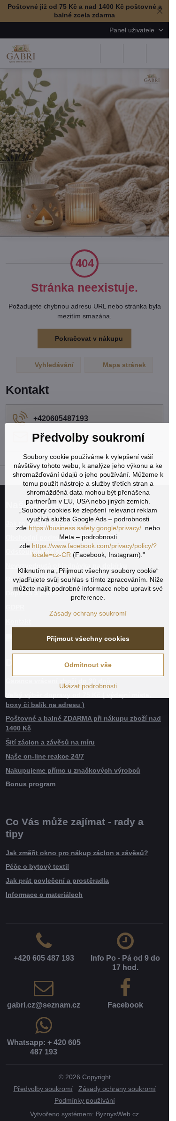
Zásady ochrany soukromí (88, 613)
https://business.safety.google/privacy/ (85, 528)
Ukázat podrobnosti (88, 686)
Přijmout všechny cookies (88, 638)
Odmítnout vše (88, 665)
